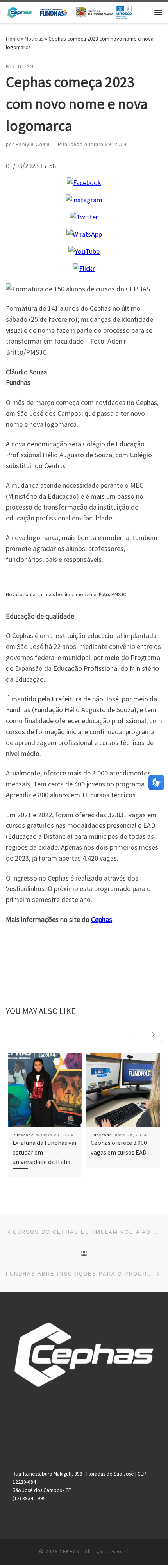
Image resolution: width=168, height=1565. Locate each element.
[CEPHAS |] (69, 11)
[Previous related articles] (134, 1033)
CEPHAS (69, 1551)
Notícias (34, 38)
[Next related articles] (153, 1033)
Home (13, 38)
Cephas (101, 919)
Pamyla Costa (33, 144)
